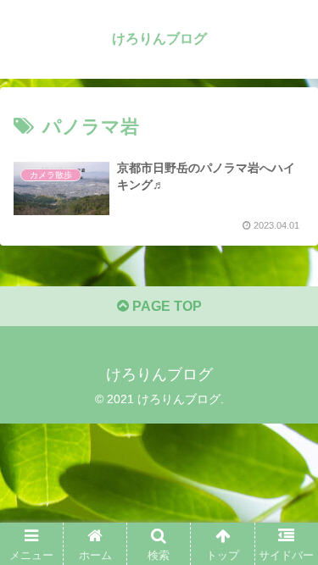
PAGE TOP (165, 306)
